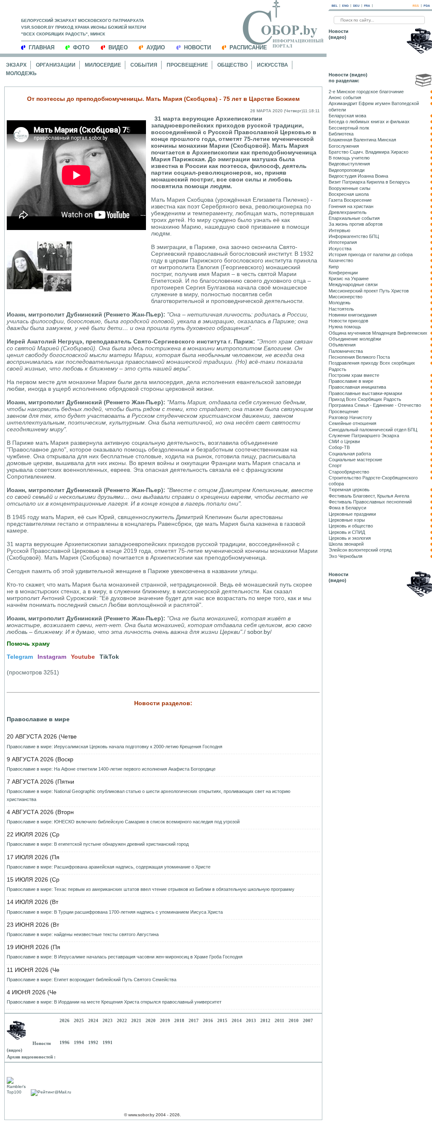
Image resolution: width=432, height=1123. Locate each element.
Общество (232, 65)
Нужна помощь (345, 326)
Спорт (335, 465)
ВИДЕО (118, 47)
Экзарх (16, 65)
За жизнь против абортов (356, 224)
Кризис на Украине (349, 278)
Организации (56, 65)
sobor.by (258, 631)
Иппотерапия (343, 242)
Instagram (52, 656)
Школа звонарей (346, 544)
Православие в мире (38, 719)
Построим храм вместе (354, 375)
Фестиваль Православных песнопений (370, 501)
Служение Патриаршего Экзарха (364, 435)
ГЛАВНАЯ (41, 47)
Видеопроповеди (346, 170)
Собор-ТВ (339, 447)
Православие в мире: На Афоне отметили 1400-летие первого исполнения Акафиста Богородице (111, 768)
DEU (356, 5)
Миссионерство (345, 296)
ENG (345, 5)
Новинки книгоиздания (353, 314)
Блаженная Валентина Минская (362, 139)
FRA (367, 5)
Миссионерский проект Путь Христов (369, 290)
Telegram (20, 656)
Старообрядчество (349, 471)
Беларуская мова (347, 115)
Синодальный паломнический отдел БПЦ (373, 429)
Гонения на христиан (351, 206)
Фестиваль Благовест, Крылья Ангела (369, 495)
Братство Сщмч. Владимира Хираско (368, 151)
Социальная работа (350, 453)
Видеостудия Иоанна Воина (358, 176)
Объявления (342, 344)
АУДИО (155, 47)
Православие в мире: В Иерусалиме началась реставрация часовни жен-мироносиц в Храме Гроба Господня (125, 956)
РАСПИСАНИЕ (248, 47)
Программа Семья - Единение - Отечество (375, 405)
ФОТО (81, 47)
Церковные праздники (352, 514)
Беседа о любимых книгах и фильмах (369, 121)
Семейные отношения (352, 423)
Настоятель (341, 308)
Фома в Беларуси (347, 507)
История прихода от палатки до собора (371, 254)
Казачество (341, 260)
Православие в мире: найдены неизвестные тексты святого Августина (83, 934)
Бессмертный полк (349, 127)
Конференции (343, 272)
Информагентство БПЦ (354, 236)
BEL (335, 5)
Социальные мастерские (355, 459)
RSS (416, 5)
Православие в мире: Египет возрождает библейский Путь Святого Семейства (91, 979)
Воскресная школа (349, 194)
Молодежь (21, 73)
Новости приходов (348, 320)
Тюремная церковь (349, 489)
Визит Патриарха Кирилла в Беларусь (369, 181)
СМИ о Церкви (344, 441)
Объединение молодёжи (355, 338)
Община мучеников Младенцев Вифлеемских (378, 333)
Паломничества (346, 351)
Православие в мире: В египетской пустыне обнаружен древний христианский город (98, 844)
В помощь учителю (349, 157)
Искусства (272, 65)
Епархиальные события (354, 218)
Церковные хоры (347, 519)
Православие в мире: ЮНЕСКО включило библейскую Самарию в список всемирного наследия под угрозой (123, 821)
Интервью (339, 230)
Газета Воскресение (350, 200)
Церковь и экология (350, 538)
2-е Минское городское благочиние (366, 91)
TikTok (109, 656)
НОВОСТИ (197, 47)
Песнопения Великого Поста (359, 357)
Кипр (334, 266)
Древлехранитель (348, 212)
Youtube (83, 656)
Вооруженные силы (349, 188)
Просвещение (187, 65)
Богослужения (344, 146)
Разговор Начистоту (350, 417)
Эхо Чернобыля (345, 556)
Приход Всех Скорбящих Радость (365, 399)
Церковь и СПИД (347, 532)
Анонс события (345, 97)
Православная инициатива (357, 387)
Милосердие (103, 65)
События (143, 65)
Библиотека (341, 133)
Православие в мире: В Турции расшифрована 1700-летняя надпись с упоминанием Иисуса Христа (115, 912)
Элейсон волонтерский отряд (360, 549)
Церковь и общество (351, 525)
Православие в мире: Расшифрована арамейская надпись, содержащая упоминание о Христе (109, 866)
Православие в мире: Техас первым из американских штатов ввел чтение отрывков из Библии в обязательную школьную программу (150, 889)
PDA (427, 5)
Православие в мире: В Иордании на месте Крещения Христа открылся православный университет (114, 1001)
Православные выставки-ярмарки (365, 393)
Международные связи (353, 284)
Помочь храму (28, 643)
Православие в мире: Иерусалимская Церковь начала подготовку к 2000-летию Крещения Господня (114, 746)
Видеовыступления (349, 163)
